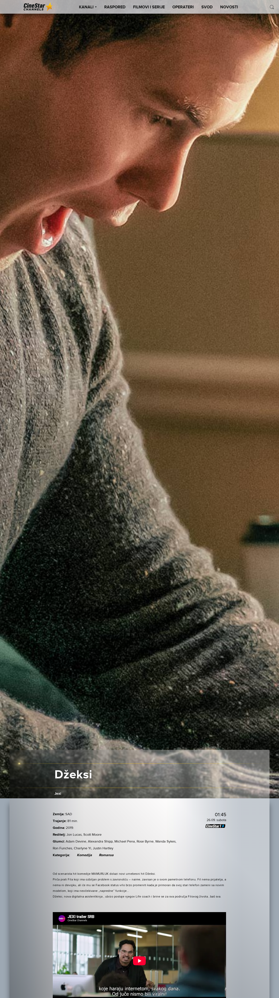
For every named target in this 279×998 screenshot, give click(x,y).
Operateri (183, 7)
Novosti (229, 7)
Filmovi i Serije (149, 7)
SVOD (207, 7)
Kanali (86, 7)
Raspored (114, 7)
